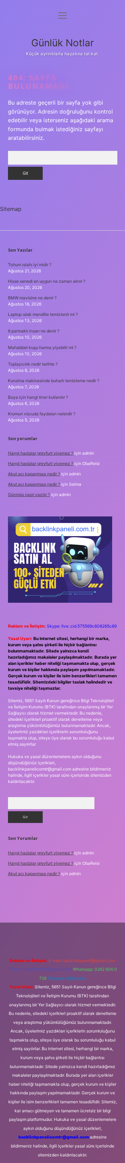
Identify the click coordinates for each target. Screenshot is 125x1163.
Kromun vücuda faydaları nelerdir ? (41, 413)
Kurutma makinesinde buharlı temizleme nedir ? (53, 380)
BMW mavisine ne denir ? (32, 297)
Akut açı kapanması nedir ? (34, 473)
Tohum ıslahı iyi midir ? (29, 264)
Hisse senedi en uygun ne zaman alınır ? (46, 281)
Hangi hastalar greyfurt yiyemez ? (40, 453)
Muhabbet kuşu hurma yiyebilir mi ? (42, 347)
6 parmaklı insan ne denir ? (33, 330)
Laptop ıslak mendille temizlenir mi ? (43, 314)
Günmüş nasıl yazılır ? (29, 494)
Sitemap (11, 208)
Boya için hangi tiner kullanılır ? (38, 397)
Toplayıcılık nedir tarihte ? (33, 364)
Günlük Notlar (62, 43)
